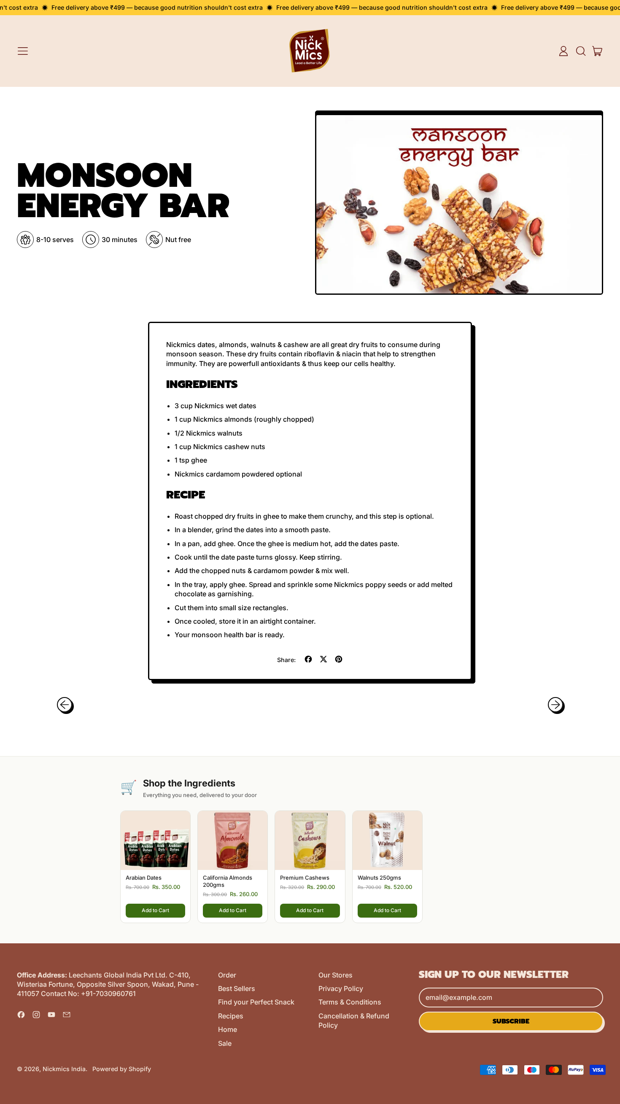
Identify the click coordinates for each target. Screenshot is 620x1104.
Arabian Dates (144, 877)
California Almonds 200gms (227, 881)
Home (227, 1029)
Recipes (230, 1016)
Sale (225, 1043)
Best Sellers (236, 988)
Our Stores (335, 975)
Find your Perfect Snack (256, 1002)
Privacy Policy (340, 988)
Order (227, 975)
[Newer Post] (555, 704)
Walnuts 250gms (379, 877)
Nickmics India (64, 1068)
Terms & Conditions (349, 1002)
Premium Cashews (304, 877)
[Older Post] (64, 704)
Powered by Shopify (121, 1068)
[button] (580, 51)
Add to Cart (155, 910)
